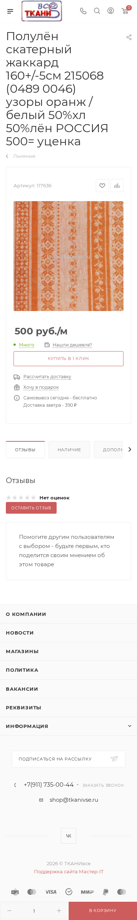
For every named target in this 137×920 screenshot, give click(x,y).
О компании (26, 614)
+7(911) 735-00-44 (49, 785)
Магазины (22, 651)
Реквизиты (23, 707)
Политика (22, 670)
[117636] (68, 256)
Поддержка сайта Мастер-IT (68, 871)
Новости (20, 633)
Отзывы (25, 449)
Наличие (69, 449)
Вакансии (22, 689)
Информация (27, 726)
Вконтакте (68, 836)
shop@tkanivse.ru (74, 799)
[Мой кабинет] (110, 11)
